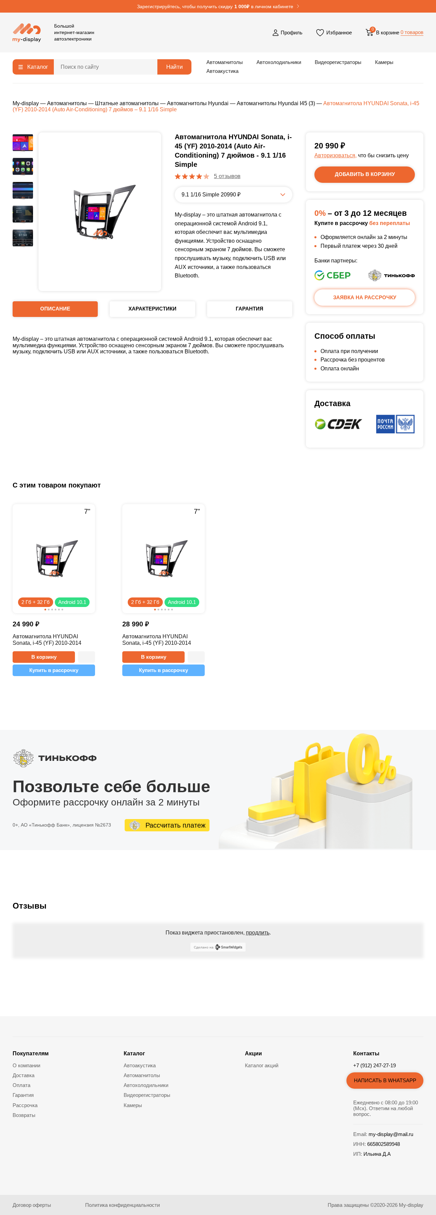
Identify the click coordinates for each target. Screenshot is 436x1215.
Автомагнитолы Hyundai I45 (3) (276, 103)
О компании (26, 1065)
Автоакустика (222, 71)
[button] (86, 657)
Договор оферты (32, 1205)
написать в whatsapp (385, 1080)
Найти (174, 67)
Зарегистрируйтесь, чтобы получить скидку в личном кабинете (215, 7)
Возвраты (24, 1115)
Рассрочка (25, 1105)
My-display (26, 103)
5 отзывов (227, 176)
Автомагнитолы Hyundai (198, 103)
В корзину (44, 657)
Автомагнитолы (224, 62)
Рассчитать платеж (175, 825)
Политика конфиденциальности (122, 1205)
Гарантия (23, 1095)
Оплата (21, 1085)
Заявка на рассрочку (364, 297)
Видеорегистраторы (338, 62)
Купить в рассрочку (53, 670)
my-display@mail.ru (391, 1134)
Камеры (384, 62)
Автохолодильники (278, 62)
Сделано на (204, 947)
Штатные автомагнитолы (127, 103)
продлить (257, 933)
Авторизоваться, (335, 155)
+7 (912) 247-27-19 (374, 1065)
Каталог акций (261, 1065)
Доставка (23, 1075)
